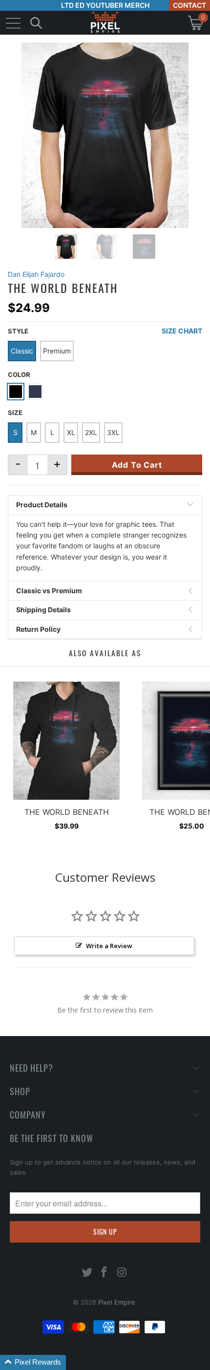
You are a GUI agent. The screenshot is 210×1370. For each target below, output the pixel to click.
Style (18, 331)
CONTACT (189, 5)
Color (19, 374)
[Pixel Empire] (105, 23)
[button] (33, 1362)
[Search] (36, 23)
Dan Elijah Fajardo (36, 274)
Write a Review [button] (109, 945)
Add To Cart (137, 465)
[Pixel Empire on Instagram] (122, 1273)
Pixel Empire (116, 1302)
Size (15, 412)
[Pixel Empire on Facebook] (104, 1273)
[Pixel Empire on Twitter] (87, 1273)
